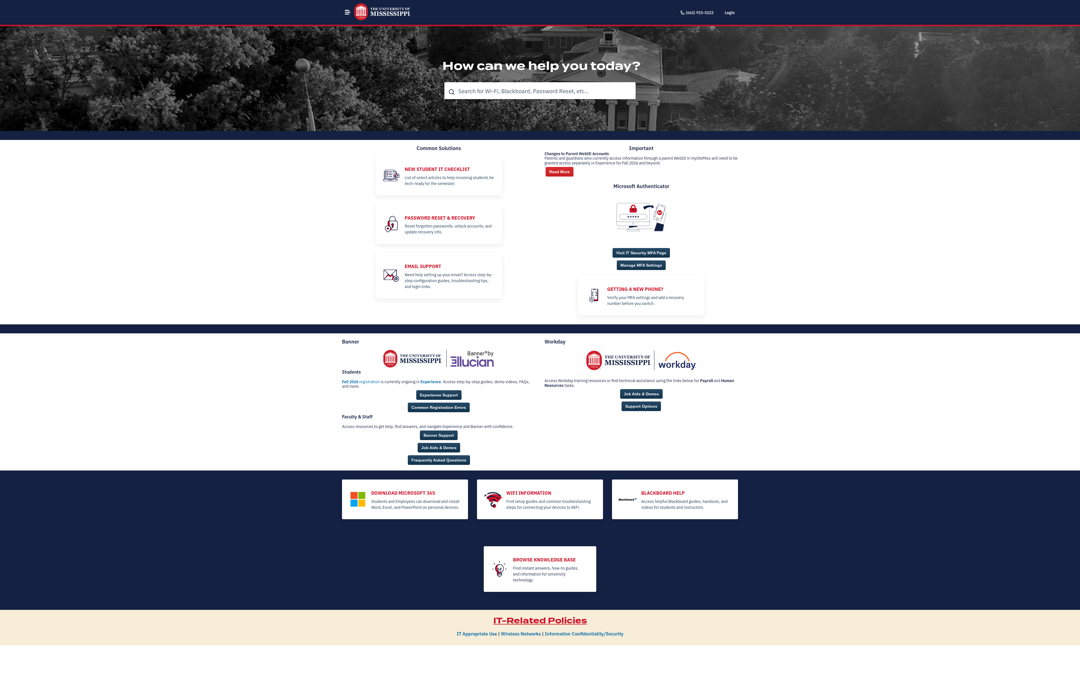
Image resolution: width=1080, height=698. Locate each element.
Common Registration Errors (438, 407)
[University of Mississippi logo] (382, 12)
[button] (347, 12)
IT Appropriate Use (477, 633)
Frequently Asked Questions (438, 460)
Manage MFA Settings (641, 265)
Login (730, 12)
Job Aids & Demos (438, 447)
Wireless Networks (521, 633)
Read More (559, 172)
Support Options (641, 406)
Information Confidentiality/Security (584, 633)
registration (361, 381)
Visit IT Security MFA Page (641, 253)
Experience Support (439, 395)
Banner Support (439, 435)
